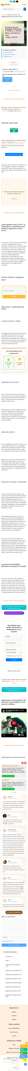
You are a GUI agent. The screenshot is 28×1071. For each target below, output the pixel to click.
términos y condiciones (16, 655)
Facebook (15, 143)
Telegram (10, 143)
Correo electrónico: (11, 643)
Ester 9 (7, 962)
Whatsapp (17, 142)
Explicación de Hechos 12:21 (13, 980)
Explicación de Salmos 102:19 (14, 984)
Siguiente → (16, 1067)
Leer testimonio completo (8, 777)
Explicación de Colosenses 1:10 (13, 967)
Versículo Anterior (8, 99)
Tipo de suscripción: (11, 649)
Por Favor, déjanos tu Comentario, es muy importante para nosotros (14, 607)
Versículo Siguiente (19, 99)
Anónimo (5, 782)
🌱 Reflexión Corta (7, 56)
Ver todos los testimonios (14, 914)
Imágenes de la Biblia (14, 1050)
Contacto (14, 1037)
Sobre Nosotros (14, 1034)
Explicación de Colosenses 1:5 (14, 972)
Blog (14, 1046)
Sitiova (19, 1059)
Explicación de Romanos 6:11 (13, 976)
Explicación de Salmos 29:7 (13, 988)
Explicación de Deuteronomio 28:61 (13, 997)
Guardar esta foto (14, 44)
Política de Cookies (12, 1063)
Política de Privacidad (21, 1063)
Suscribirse (14, 659)
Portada (3, 14)
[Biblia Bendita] (5, 4)
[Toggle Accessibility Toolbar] (25, 1064)
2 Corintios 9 (9, 958)
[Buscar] (25, 9)
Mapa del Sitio (14, 1065)
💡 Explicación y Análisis (9, 54)
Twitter (21, 143)
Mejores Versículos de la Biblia (14, 1054)
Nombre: (8, 636)
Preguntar (14, 296)
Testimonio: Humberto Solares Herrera (14, 766)
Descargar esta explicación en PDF (14, 613)
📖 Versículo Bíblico (7, 52)
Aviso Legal (4, 1063)
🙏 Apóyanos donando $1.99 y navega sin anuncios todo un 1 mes (14, 689)
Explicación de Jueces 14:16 (13, 992)
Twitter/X (14, 1021)
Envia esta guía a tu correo (14, 154)
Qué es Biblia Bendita (14, 1030)
